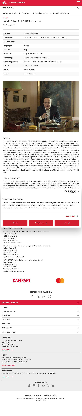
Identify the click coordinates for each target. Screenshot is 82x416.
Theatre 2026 (7, 328)
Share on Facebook (32, 296)
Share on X (38, 296)
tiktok (29, 387)
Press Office (6, 365)
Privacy (38, 395)
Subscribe (5, 377)
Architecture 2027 (9, 311)
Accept (67, 223)
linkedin (53, 387)
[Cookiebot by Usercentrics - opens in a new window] (66, 191)
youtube (43, 387)
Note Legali (29, 395)
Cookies (46, 395)
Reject (15, 223)
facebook (39, 387)
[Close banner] (79, 191)
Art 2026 (5, 307)
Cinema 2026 (6, 315)
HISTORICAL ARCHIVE (9, 332)
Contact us (6, 350)
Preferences (39, 223)
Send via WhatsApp (50, 296)
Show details (70, 216)
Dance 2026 (6, 320)
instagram (34, 387)
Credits (54, 395)
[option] (22, 280)
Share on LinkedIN (44, 296)
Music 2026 (6, 324)
